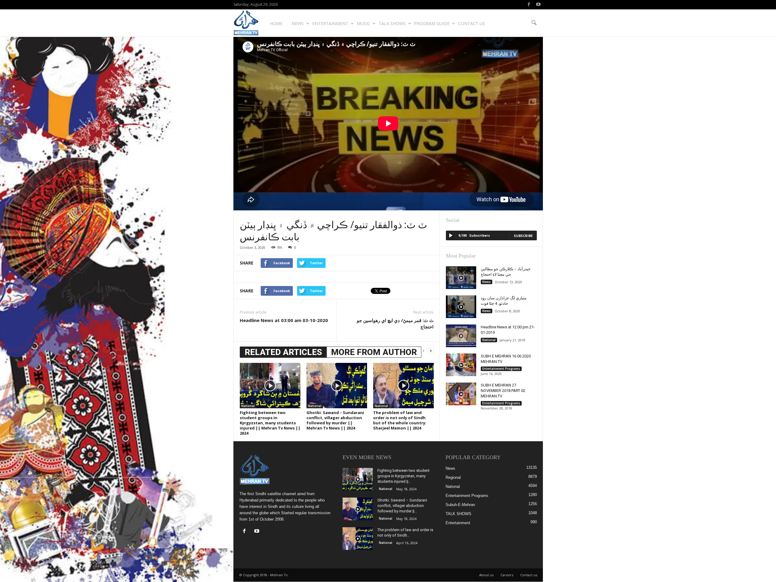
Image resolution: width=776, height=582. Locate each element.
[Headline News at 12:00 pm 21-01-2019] (461, 335)
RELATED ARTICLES (283, 352)
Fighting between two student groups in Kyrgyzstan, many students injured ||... (403, 476)
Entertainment (330, 23)
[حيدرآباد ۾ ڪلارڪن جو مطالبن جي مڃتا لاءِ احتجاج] (461, 277)
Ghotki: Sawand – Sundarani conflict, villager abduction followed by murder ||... (402, 505)
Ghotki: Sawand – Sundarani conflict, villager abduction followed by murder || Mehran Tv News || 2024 (335, 420)
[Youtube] (538, 4)
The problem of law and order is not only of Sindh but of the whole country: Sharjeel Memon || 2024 (399, 420)
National (248, 406)
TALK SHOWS (392, 23)
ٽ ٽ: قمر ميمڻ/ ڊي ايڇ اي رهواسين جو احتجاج (395, 323)
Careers (506, 575)
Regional (453, 477)
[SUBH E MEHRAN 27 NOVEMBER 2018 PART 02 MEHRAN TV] (461, 394)
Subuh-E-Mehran (460, 504)
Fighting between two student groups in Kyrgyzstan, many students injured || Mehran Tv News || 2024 (270, 423)
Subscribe (523, 235)
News (298, 23)
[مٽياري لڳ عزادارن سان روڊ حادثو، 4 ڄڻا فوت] (461, 306)
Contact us (471, 23)
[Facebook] (529, 4)
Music (363, 23)
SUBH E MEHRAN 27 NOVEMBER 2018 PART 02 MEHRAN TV (503, 390)
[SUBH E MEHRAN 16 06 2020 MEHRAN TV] (461, 364)
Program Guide (432, 23)
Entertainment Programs (501, 369)
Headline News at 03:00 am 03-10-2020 (284, 320)
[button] (533, 23)
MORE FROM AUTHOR (374, 352)
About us (486, 575)
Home (276, 23)
